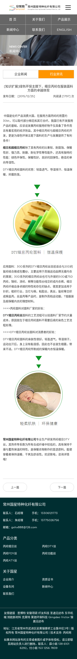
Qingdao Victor (59, 617)
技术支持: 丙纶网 (60, 632)
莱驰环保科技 (39, 617)
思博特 (21, 613)
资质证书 (47, 579)
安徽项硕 (32, 613)
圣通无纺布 (57, 613)
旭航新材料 (14, 617)
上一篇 (15, 487)
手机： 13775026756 (45, 520)
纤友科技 (43, 613)
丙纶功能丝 (49, 553)
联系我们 (38, 29)
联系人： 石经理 (13, 513)
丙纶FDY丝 (10, 553)
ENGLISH (64, 29)
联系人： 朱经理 (13, 520)
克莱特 (26, 617)
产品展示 (64, 19)
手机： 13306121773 (45, 513)
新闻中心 (13, 29)
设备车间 (8, 586)
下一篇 (62, 487)
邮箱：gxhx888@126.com (20, 527)
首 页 (12, 19)
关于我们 (38, 19)
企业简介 (8, 579)
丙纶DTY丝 (49, 546)
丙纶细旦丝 (10, 546)
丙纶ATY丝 (10, 560)
